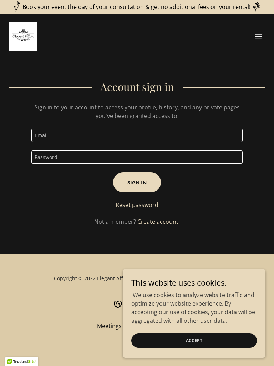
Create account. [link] (158, 222)
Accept (194, 340)
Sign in (137, 182)
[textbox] (137, 135)
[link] (23, 36)
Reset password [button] (137, 205)
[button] (258, 36)
